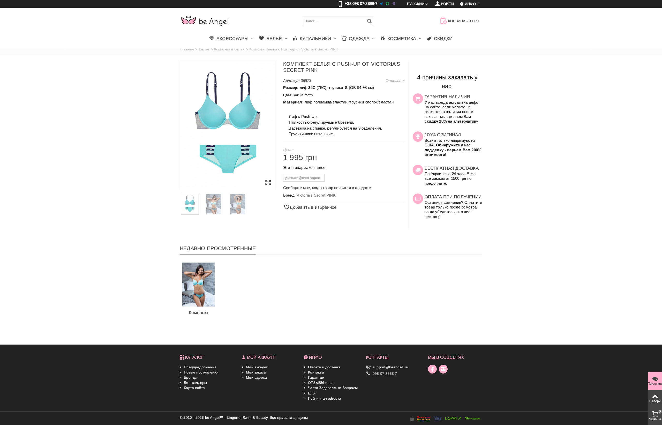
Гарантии (315, 377)
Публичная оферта (324, 398)
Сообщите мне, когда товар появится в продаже (327, 187)
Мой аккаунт (256, 367)
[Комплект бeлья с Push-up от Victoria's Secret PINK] (227, 125)
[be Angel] (205, 21)
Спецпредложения (199, 367)
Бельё (204, 49)
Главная (187, 49)
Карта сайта (194, 388)
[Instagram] (443, 369)
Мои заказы (255, 372)
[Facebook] (432, 369)
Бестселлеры (195, 383)
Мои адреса (256, 377)
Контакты (315, 372)
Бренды (190, 377)
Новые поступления (201, 372)
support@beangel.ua (390, 367)
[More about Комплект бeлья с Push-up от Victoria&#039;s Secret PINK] (198, 285)
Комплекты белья (229, 49)
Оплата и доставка (324, 367)
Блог (311, 393)
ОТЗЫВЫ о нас (321, 383)
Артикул (291, 80)
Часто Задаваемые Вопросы (332, 388)
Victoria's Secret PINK (316, 195)
